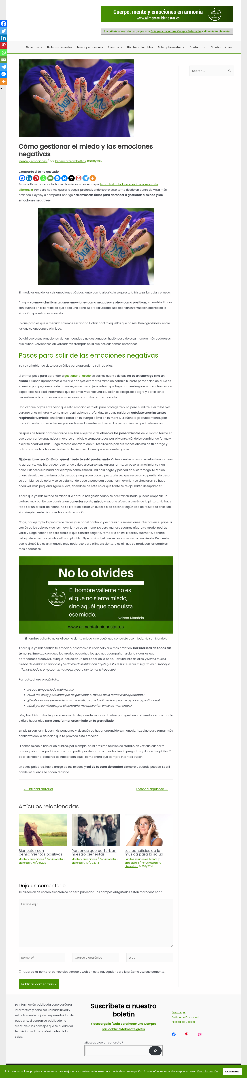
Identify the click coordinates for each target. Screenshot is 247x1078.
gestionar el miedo (77, 376)
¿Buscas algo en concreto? (103, 1042)
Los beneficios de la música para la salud (144, 852)
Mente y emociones (33, 161)
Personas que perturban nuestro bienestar (94, 852)
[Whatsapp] (43, 178)
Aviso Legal (178, 1012)
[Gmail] (78, 178)
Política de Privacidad (185, 1017)
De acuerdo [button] (232, 1071)
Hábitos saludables (136, 859)
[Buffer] (71, 178)
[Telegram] (85, 178)
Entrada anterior (38, 789)
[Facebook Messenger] (57, 178)
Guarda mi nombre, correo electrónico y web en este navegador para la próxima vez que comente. (94, 972)
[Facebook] (22, 178)
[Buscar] (155, 1050)
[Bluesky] (64, 178)
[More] (93, 178)
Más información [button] (207, 1071)
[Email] (50, 178)
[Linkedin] (29, 178)
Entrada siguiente (152, 789)
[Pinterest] (36, 178)
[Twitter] (3, 30)
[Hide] (1, 88)
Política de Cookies (183, 1022)
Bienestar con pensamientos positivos (40, 852)
